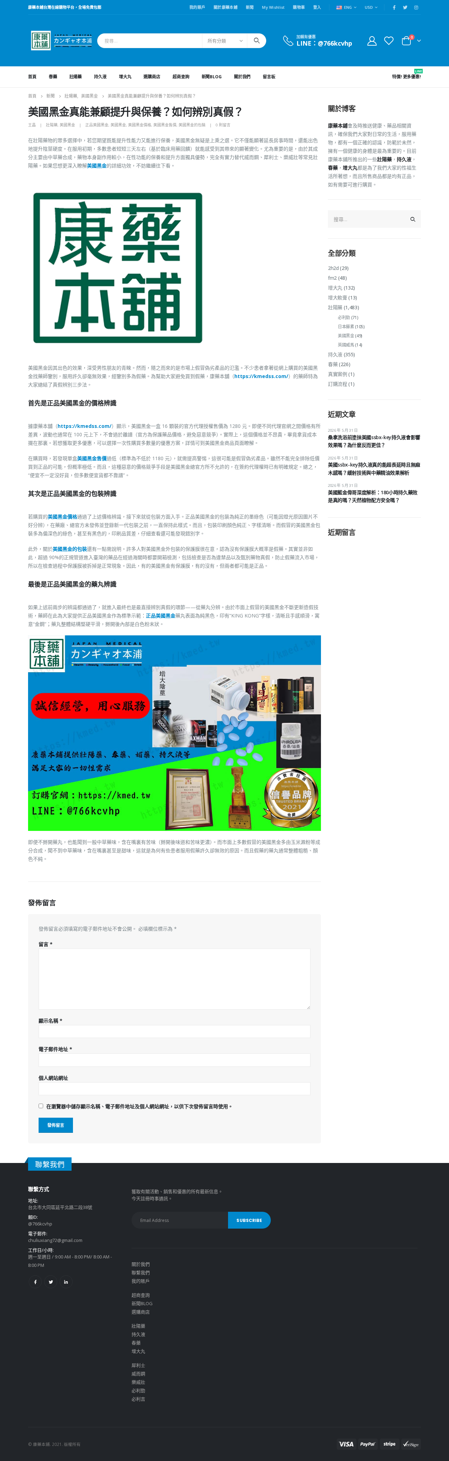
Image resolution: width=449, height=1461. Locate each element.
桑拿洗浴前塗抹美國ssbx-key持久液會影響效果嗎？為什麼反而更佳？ (374, 441)
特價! (397, 77)
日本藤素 (346, 327)
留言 (46, 944)
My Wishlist (273, 7)
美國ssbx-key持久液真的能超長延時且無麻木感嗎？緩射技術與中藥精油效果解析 (374, 468)
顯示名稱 (50, 1020)
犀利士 (138, 1365)
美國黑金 (67, 124)
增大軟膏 (337, 297)
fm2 (332, 278)
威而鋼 (138, 1373)
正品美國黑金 (96, 124)
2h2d (333, 268)
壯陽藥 (75, 77)
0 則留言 (223, 124)
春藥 (53, 77)
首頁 (32, 77)
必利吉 (138, 1399)
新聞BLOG (212, 77)
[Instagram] (416, 7)
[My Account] (372, 40)
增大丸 (125, 77)
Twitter (50, 1281)
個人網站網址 (53, 1078)
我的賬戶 (197, 7)
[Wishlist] (389, 40)
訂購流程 (337, 384)
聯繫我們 (141, 1272)
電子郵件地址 (55, 1049)
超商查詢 (181, 77)
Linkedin (66, 1281)
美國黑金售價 (164, 124)
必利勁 (344, 317)
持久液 (100, 77)
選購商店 (151, 77)
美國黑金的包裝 (192, 124)
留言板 (269, 77)
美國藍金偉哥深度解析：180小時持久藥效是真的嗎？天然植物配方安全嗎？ (372, 496)
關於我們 (242, 77)
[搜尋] (256, 41)
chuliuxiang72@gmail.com (55, 1240)
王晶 (32, 124)
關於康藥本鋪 (225, 7)
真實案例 (337, 374)
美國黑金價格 (139, 124)
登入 (317, 7)
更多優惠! (412, 74)
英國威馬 (346, 345)
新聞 (250, 7)
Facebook (35, 1281)
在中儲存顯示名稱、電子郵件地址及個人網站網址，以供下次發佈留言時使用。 (139, 1106)
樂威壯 (138, 1382)
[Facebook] (394, 7)
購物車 (299, 7)
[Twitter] (405, 7)
